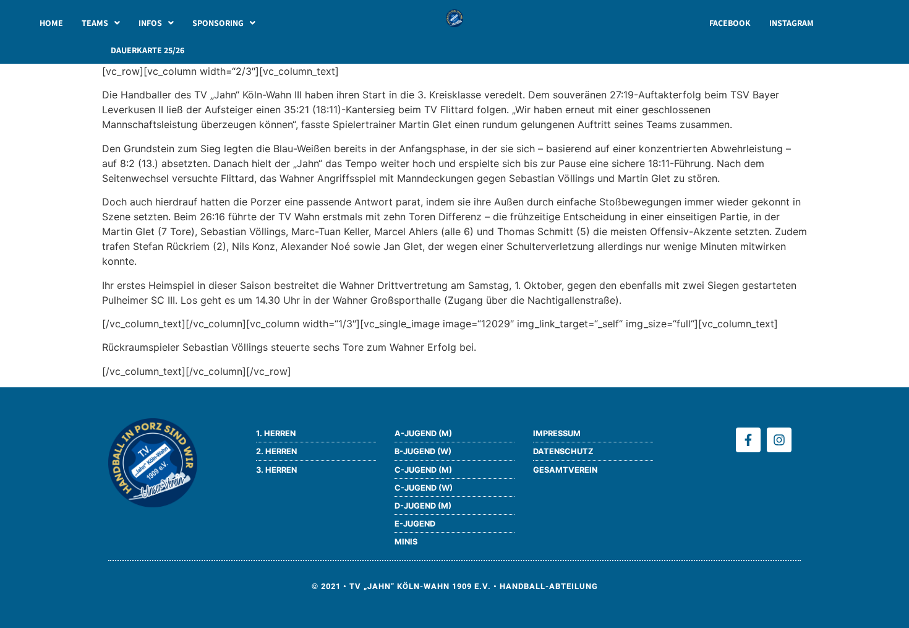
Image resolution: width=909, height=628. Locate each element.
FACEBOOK (730, 22)
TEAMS (95, 22)
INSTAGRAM (791, 22)
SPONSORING (218, 22)
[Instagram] (779, 440)
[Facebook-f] (748, 440)
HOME (51, 22)
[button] (100, 23)
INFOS (150, 22)
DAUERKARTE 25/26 (147, 50)
